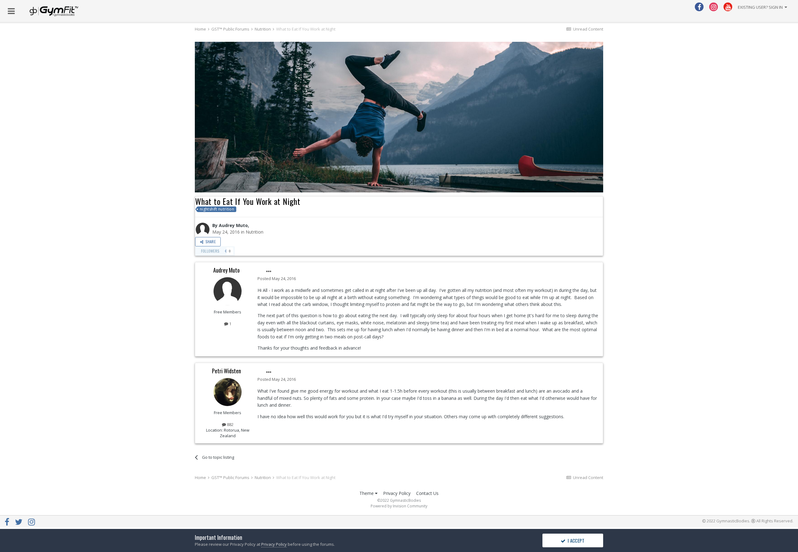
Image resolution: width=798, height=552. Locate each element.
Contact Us (427, 493)
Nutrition (254, 232)
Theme (367, 493)
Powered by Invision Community (399, 506)
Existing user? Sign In (761, 7)
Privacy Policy (397, 493)
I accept (575, 540)
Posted (276, 278)
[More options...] (268, 271)
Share (209, 241)
